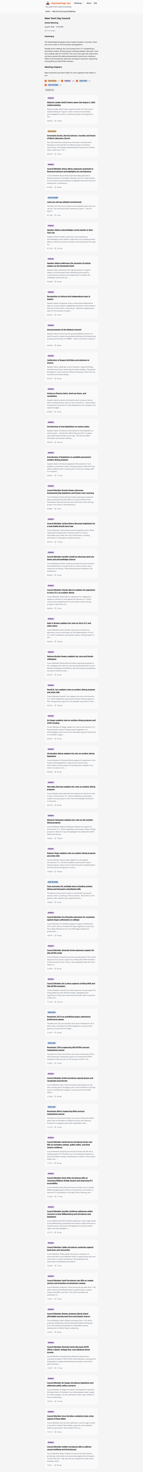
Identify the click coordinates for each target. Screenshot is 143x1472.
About (89, 3)
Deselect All (49, 90)
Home (47, 11)
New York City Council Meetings (64, 11)
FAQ (95, 3)
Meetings (78, 3)
